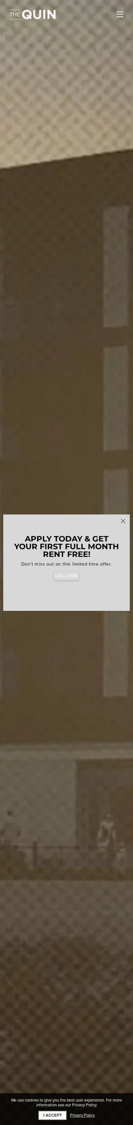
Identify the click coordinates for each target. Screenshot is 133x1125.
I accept (52, 1115)
